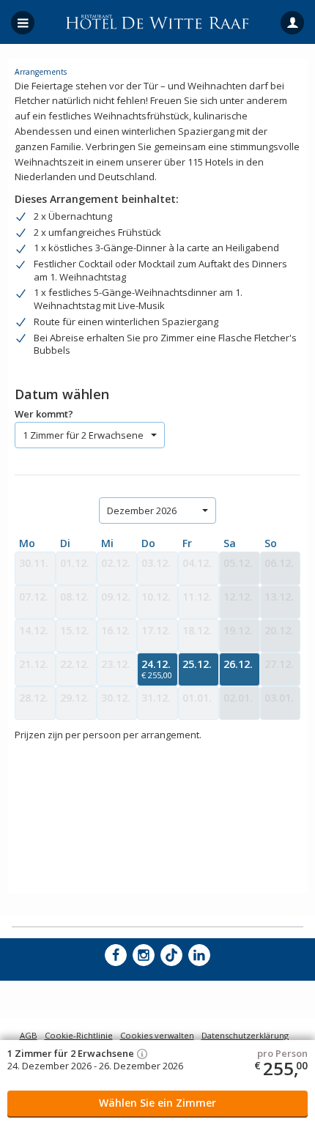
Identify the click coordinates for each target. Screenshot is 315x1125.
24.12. (156, 668)
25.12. (197, 664)
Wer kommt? (44, 413)
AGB (28, 1035)
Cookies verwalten (157, 1035)
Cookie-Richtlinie (79, 1035)
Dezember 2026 (142, 510)
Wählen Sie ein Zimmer (157, 1103)
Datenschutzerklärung (245, 1035)
